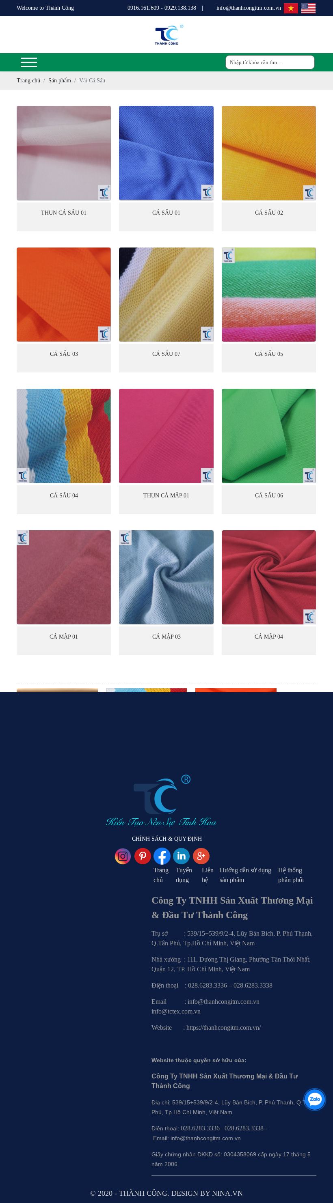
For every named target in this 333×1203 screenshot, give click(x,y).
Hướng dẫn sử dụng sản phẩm (245, 875)
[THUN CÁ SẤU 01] (64, 153)
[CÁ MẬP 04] (269, 577)
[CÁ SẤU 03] (64, 294)
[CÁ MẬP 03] (166, 577)
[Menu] (29, 62)
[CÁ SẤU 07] (166, 294)
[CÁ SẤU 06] (269, 436)
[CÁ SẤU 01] (166, 153)
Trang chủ (161, 875)
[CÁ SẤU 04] (64, 436)
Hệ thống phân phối (291, 875)
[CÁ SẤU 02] (269, 153)
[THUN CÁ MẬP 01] (166, 436)
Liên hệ (208, 875)
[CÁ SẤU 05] (269, 294)
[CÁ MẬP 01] (64, 577)
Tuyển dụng (184, 875)
